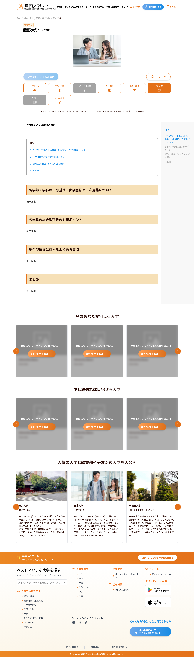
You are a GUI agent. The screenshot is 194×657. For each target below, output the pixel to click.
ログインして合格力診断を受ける (157, 557)
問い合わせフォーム (161, 574)
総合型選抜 (29, 596)
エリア (82, 574)
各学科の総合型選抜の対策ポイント (177, 148)
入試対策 (50, 18)
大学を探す (28, 18)
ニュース (125, 6)
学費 (81, 582)
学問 (26, 613)
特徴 (81, 578)
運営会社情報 (72, 647)
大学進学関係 (30, 604)
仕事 (81, 596)
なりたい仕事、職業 (33, 618)
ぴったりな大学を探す (74, 6)
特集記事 (28, 626)
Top (19, 18)
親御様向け (29, 622)
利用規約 (95, 647)
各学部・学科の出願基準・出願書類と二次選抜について (177, 139)
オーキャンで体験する (95, 6)
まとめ (168, 161)
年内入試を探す (112, 6)
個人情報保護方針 (119, 647)
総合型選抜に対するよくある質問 (177, 156)
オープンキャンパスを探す (126, 576)
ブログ (60, 6)
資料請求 (136, 6)
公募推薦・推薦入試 (33, 600)
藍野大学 (40, 18)
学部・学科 (29, 609)
